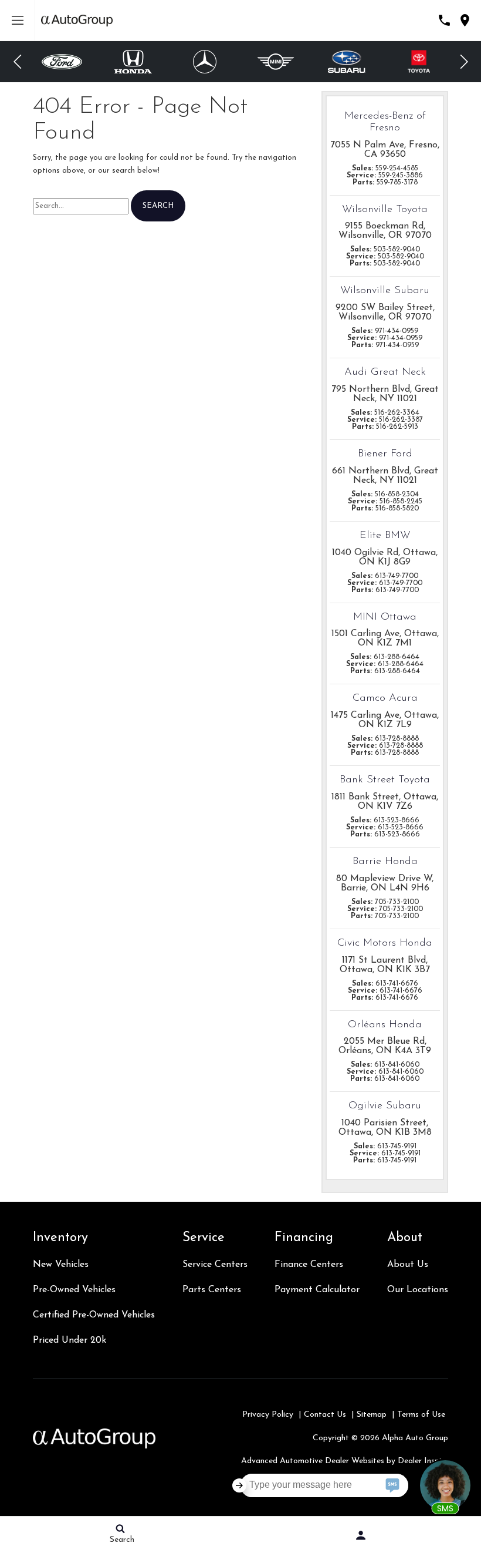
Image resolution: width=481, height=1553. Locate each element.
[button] (17, 61)
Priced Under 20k (69, 1340)
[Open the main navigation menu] (17, 20)
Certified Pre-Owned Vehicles (94, 1315)
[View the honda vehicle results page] (133, 61)
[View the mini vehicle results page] (276, 62)
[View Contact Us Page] (444, 20)
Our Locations (417, 1290)
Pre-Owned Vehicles (74, 1290)
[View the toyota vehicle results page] (419, 61)
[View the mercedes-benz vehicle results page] (204, 61)
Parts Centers (211, 1290)
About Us (407, 1264)
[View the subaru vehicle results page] (347, 62)
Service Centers (215, 1264)
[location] (465, 20)
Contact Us (325, 1414)
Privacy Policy (267, 1414)
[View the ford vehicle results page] (62, 61)
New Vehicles (61, 1264)
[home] (77, 20)
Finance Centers (309, 1264)
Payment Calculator (317, 1290)
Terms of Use (421, 1414)
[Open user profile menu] (360, 1535)
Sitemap (372, 1414)
